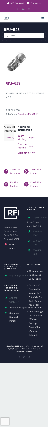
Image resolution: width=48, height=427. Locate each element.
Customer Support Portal (14, 317)
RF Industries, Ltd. (32, 346)
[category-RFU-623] (24, 62)
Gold (31, 146)
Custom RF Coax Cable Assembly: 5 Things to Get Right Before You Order (35, 295)
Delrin (32, 152)
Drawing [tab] (9, 137)
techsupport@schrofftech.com (15, 307)
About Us (28, 352)
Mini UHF (33, 114)
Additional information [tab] (9, 128)
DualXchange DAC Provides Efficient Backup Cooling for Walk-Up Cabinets (36, 323)
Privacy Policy (27, 349)
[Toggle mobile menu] (42, 17)
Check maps (12, 246)
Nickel (32, 137)
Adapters (22, 114)
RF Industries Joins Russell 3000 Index (35, 275)
